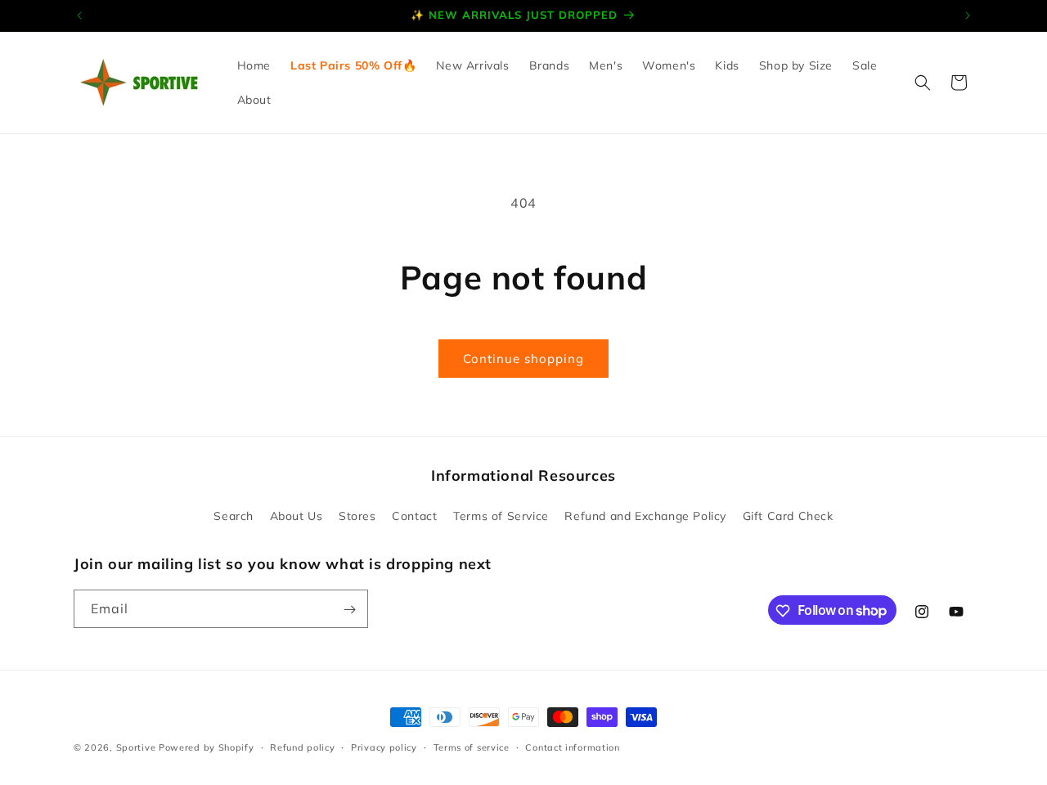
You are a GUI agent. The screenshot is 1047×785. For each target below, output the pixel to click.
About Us (296, 515)
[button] (923, 83)
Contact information (572, 746)
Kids (727, 65)
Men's (605, 65)
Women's (668, 65)
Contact (414, 515)
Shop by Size (796, 65)
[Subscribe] (349, 609)
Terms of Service (501, 515)
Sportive (136, 747)
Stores (357, 515)
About (254, 99)
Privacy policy (384, 746)
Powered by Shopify (206, 747)
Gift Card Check (788, 515)
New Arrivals (472, 65)
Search (233, 515)
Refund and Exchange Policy (645, 515)
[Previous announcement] (79, 15)
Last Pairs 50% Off (346, 65)
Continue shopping (523, 358)
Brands (549, 65)
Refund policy (302, 746)
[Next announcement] (968, 15)
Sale (864, 65)
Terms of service (472, 746)
